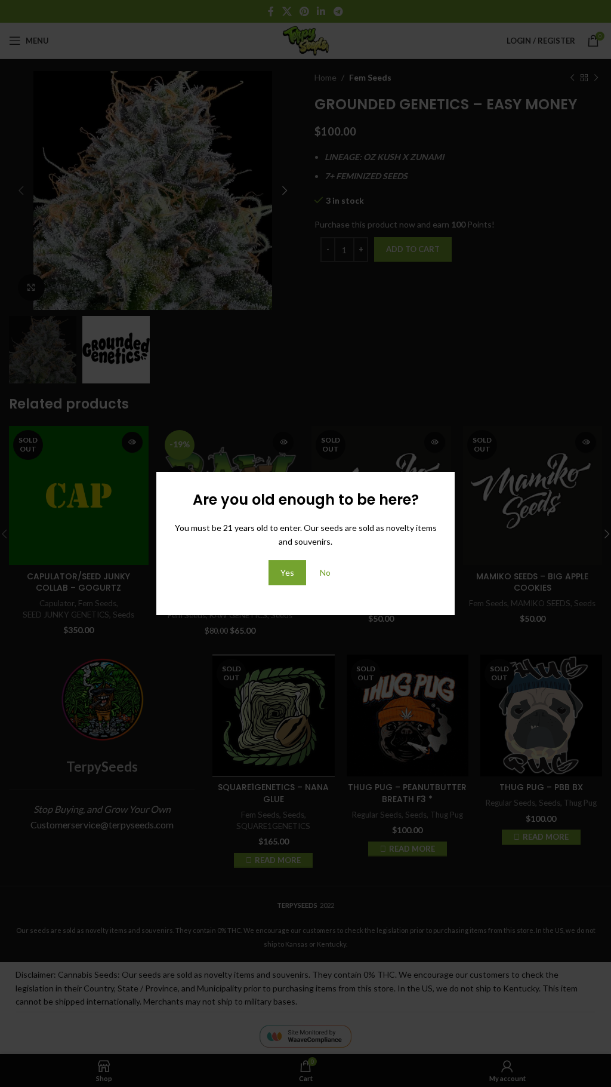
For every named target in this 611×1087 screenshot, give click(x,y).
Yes (287, 572)
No (325, 572)
